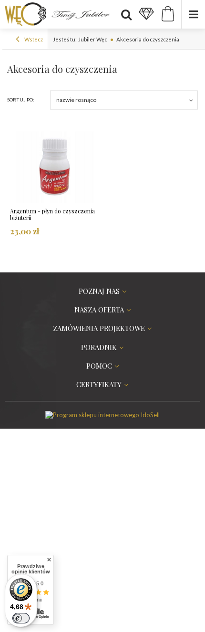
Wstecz (33, 39)
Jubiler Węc (92, 39)
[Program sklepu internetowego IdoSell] (102, 415)
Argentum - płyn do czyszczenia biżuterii (52, 214)
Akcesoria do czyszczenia (147, 39)
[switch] (21, 618)
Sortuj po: (20, 99)
